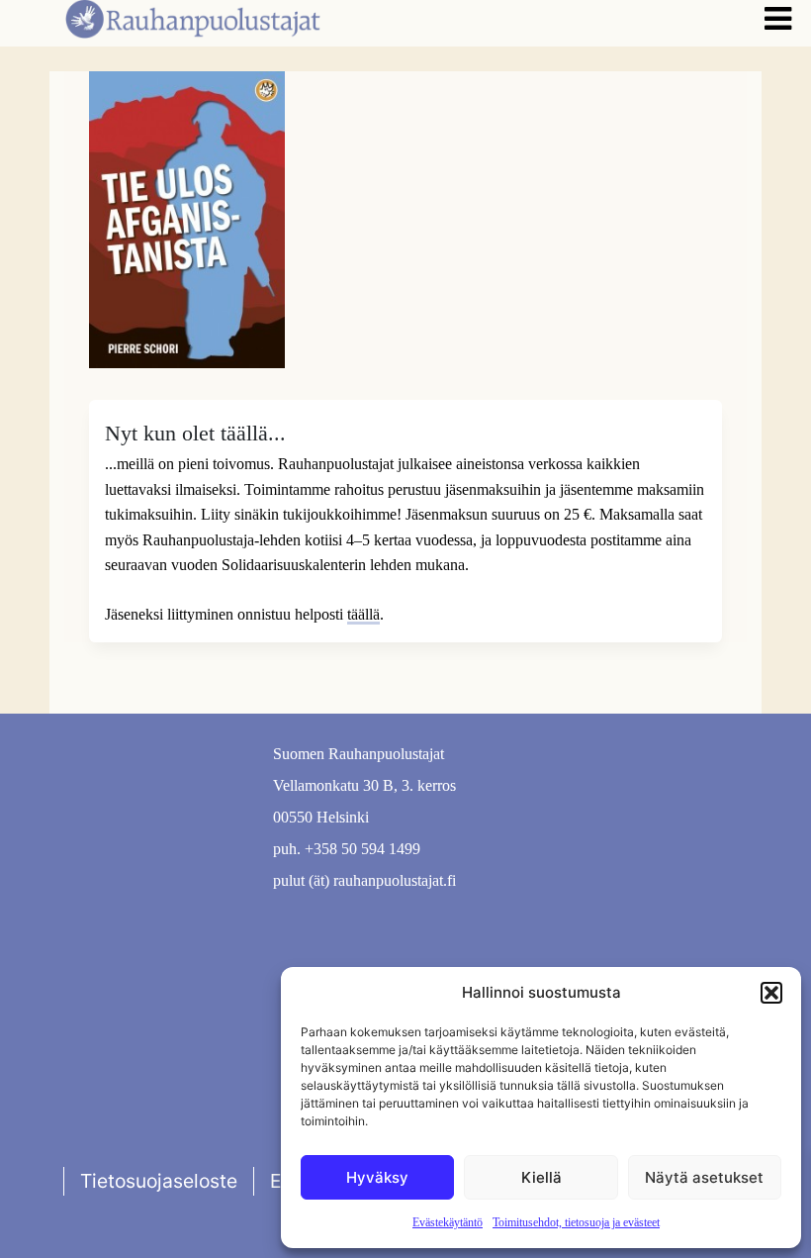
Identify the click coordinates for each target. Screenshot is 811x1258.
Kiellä (541, 1177)
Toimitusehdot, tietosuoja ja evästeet (576, 1222)
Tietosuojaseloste (158, 1181)
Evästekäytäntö (447, 1222)
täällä (363, 614)
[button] (771, 993)
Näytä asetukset (704, 1177)
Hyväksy (377, 1177)
